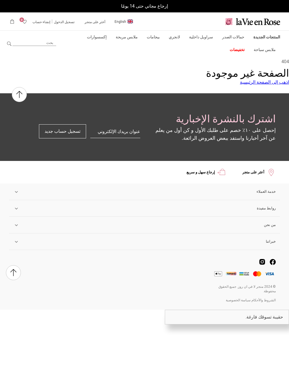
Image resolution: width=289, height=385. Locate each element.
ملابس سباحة (265, 49)
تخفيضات (237, 49)
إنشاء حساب (41, 22)
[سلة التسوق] (12, 21)
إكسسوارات (97, 37)
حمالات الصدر (233, 37)
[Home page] (252, 21)
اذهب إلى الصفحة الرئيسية (264, 82)
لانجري (174, 37)
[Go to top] (19, 95)
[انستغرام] (262, 262)
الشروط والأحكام (263, 300)
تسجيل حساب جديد (62, 131)
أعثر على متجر (95, 22)
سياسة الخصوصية (238, 300)
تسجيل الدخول (64, 22)
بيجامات (153, 37)
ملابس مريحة (127, 37)
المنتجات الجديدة (266, 37)
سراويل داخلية (201, 37)
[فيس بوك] (273, 262)
